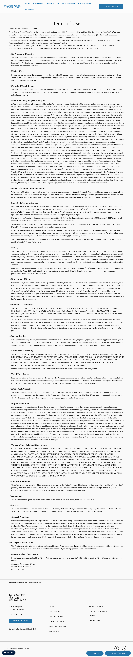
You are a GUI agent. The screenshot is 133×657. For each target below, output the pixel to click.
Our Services (38, 4)
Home (27, 4)
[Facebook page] (116, 648)
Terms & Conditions (99, 611)
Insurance (29, 9)
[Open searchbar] (127, 7)
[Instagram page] (124, 648)
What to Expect (68, 4)
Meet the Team (53, 4)
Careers (93, 616)
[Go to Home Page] (12, 6)
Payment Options (85, 4)
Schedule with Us (111, 6)
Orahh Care (94, 620)
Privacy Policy (96, 607)
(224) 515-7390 (15, 614)
